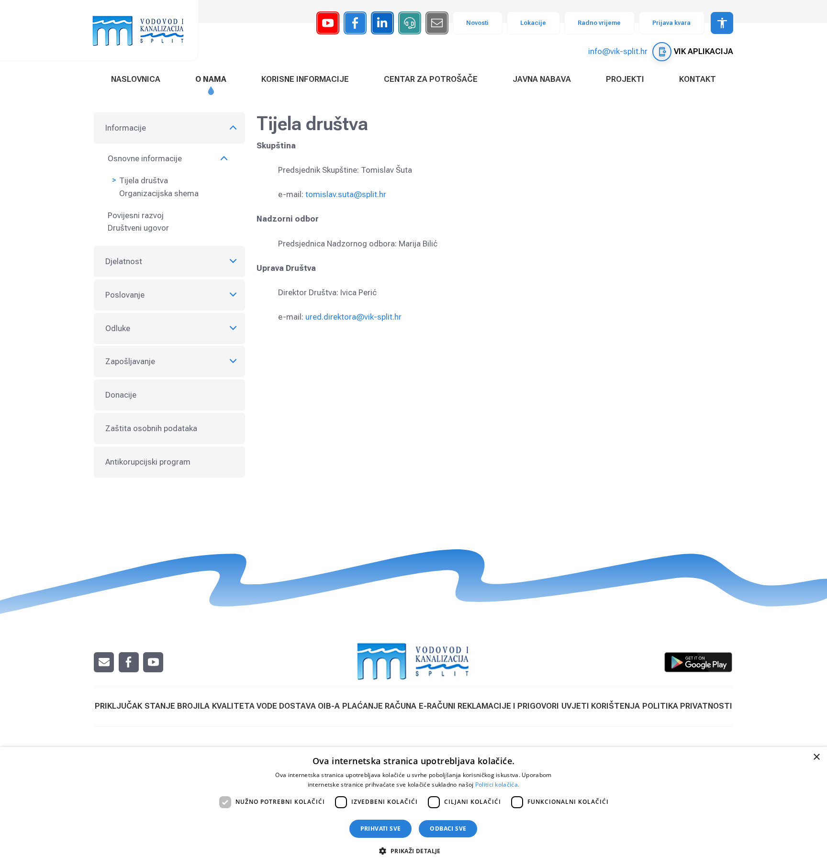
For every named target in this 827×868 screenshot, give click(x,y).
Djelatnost (123, 261)
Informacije (125, 128)
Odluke (117, 328)
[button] (413, 851)
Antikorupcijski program (147, 462)
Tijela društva (143, 180)
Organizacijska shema (159, 193)
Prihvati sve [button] (380, 828)
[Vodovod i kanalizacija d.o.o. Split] (143, 30)
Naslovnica (135, 79)
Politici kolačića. (497, 784)
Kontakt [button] (697, 79)
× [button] (816, 757)
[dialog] (413, 807)
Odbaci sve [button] (448, 828)
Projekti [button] (625, 79)
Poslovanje (125, 295)
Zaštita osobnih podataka (151, 428)
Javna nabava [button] (542, 79)
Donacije (120, 395)
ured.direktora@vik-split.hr (353, 317)
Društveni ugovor (138, 228)
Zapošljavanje (130, 361)
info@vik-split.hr (618, 51)
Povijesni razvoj (136, 215)
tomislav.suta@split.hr (345, 194)
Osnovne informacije (145, 158)
